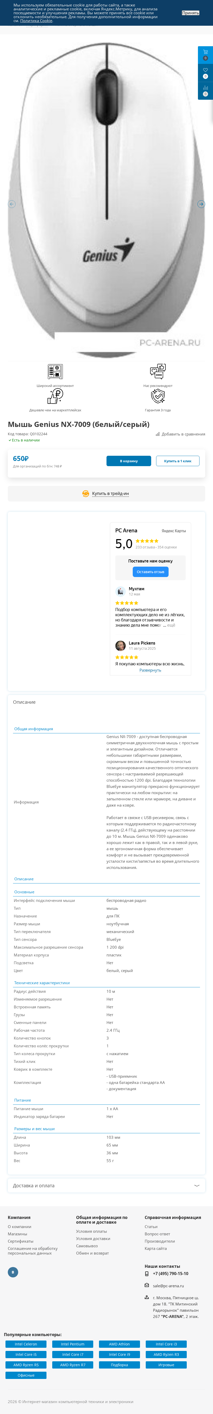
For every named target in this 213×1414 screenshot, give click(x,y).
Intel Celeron (26, 1344)
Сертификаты (21, 1241)
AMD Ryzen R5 (26, 1364)
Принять (190, 12)
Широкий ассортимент (55, 385)
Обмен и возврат (92, 1253)
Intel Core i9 (119, 1354)
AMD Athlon (119, 1344)
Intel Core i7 (72, 1354)
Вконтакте (13, 1272)
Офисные (26, 1375)
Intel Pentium (72, 1344)
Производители (160, 1241)
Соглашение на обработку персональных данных (33, 1251)
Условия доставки (93, 1238)
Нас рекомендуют (157, 385)
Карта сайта (156, 1248)
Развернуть (150, 670)
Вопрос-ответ (157, 1233)
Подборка (119, 1364)
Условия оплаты (91, 1231)
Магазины (17, 1233)
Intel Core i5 (26, 1354)
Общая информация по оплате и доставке (102, 1220)
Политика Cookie (36, 20)
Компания (19, 1217)
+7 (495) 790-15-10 (170, 1273)
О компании (19, 1226)
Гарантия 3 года (158, 410)
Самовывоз (87, 1245)
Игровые (166, 1364)
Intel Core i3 (166, 1344)
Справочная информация (173, 1217)
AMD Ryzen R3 (166, 1354)
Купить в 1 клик (177, 461)
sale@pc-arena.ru (168, 1285)
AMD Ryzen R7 (72, 1364)
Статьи (151, 1226)
